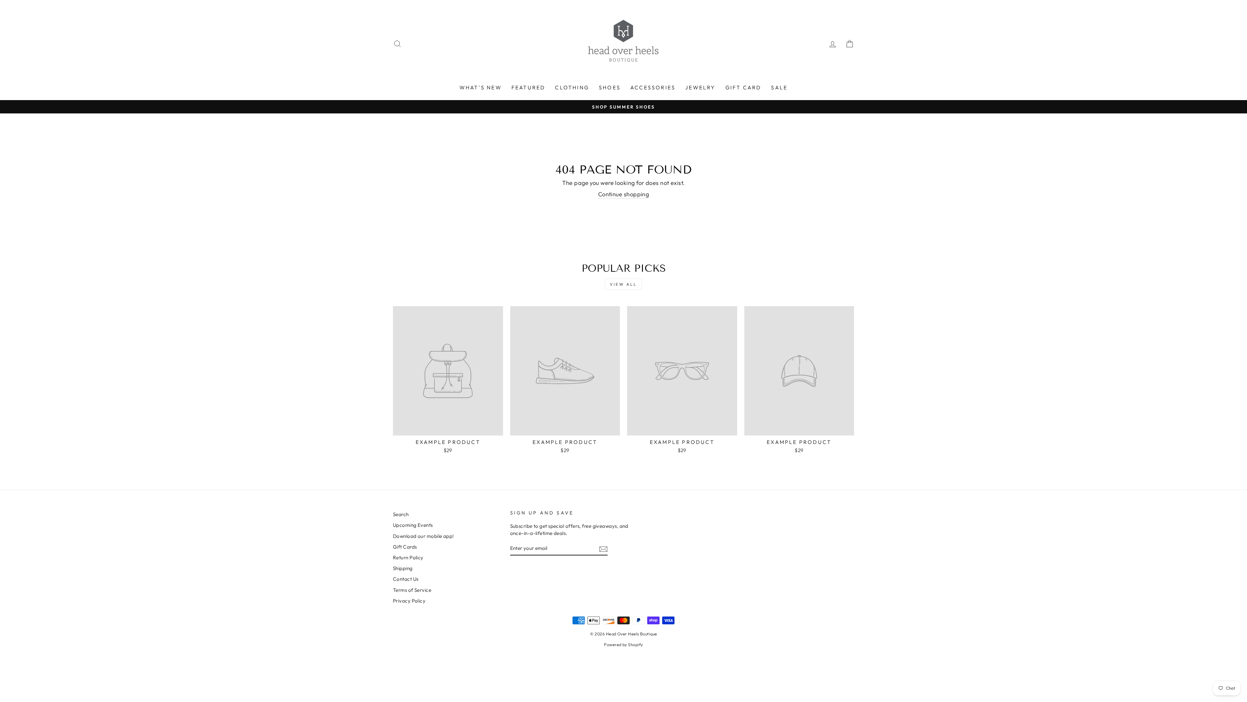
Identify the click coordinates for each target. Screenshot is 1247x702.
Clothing (572, 87)
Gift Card (743, 87)
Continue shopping (623, 194)
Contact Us (406, 579)
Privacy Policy (409, 601)
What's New (481, 87)
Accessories (652, 87)
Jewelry (700, 87)
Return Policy (408, 557)
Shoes (610, 87)
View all (623, 284)
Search (401, 514)
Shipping (403, 568)
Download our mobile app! (423, 536)
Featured (528, 87)
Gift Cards (405, 547)
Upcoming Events (413, 525)
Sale (779, 87)
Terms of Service (412, 590)
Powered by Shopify (623, 644)
